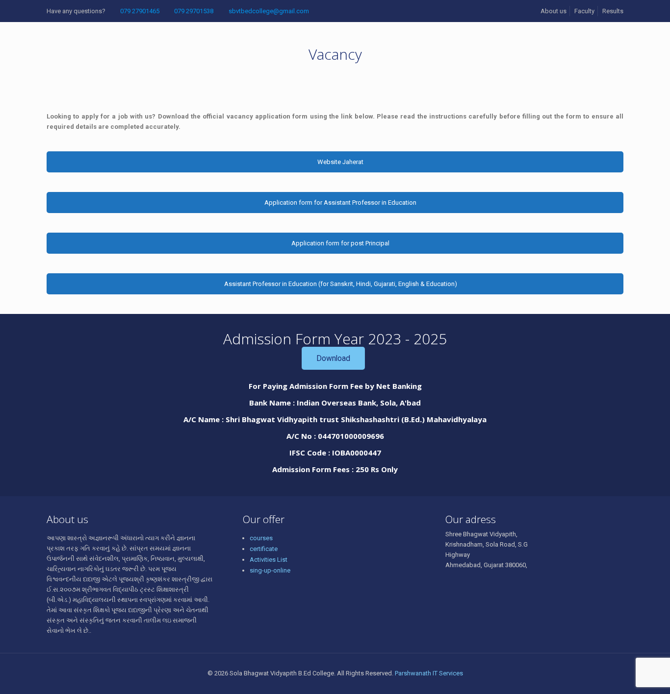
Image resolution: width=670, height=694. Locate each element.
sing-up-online (270, 570)
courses (261, 538)
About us (554, 11)
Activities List (268, 559)
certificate (264, 548)
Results (612, 11)
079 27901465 (139, 11)
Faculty (584, 11)
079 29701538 (193, 11)
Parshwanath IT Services (429, 673)
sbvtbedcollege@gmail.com (269, 11)
